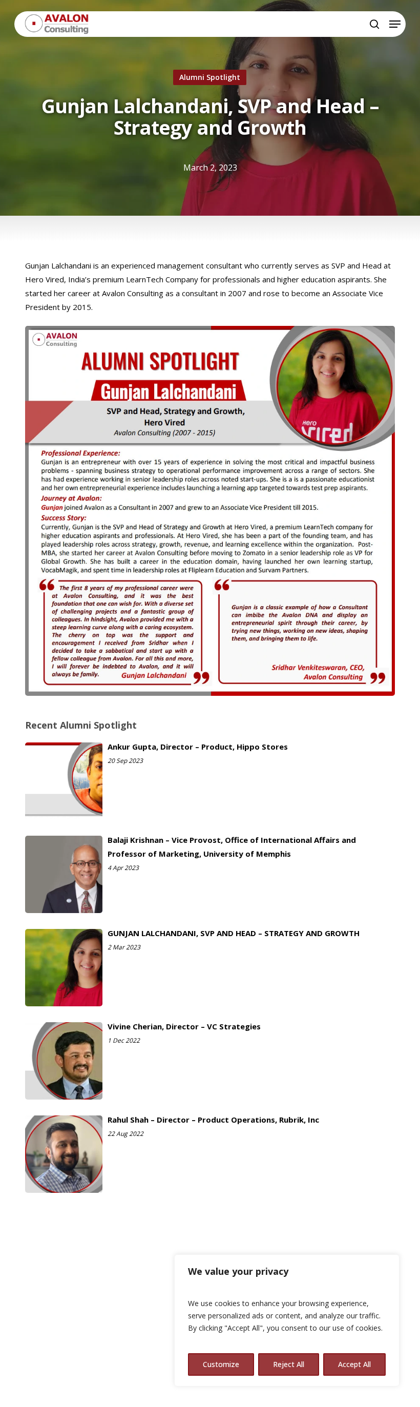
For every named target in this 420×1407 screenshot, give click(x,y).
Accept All (354, 1364)
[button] (395, 24)
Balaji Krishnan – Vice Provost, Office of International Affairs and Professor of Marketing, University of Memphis (232, 847)
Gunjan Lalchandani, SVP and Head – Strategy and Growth (234, 933)
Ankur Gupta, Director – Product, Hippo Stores (198, 746)
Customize (221, 1364)
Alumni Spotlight (209, 77)
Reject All (288, 1364)
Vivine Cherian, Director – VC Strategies (184, 1026)
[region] (287, 1320)
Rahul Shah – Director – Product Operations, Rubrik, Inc (213, 1119)
